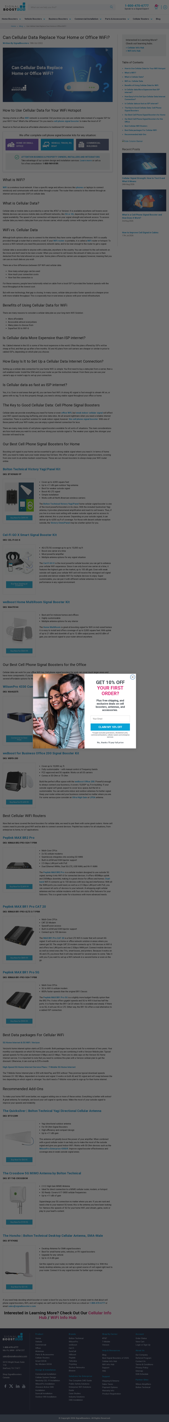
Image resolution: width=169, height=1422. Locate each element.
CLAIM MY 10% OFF (110, 727)
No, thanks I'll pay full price (110, 742)
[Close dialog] (132, 677)
